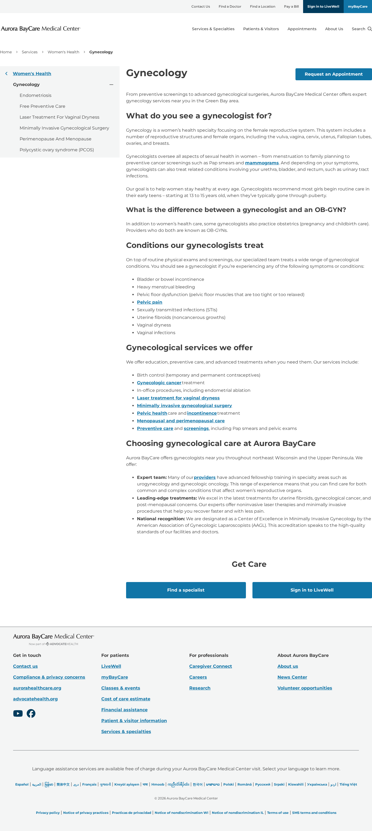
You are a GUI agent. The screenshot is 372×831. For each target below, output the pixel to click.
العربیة (36, 784)
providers (205, 477)
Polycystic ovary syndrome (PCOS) (57, 149)
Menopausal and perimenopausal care (181, 420)
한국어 (198, 784)
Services (30, 52)
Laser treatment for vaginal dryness (178, 398)
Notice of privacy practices (85, 813)
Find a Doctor (230, 6)
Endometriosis (35, 95)
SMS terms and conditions (314, 813)
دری (76, 784)
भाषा (145, 784)
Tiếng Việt (348, 784)
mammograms (262, 162)
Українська (317, 784)
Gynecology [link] (101, 52)
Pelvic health (152, 413)
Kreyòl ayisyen (126, 784)
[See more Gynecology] (111, 84)
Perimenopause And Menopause (56, 138)
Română (244, 784)
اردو (333, 784)
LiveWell (111, 666)
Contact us (25, 666)
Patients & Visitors (261, 28)
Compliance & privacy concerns (49, 677)
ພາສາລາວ (213, 784)
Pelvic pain (149, 302)
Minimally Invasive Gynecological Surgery (64, 128)
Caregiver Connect (210, 666)
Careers (198, 677)
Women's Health (63, 52)
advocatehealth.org (35, 698)
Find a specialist (186, 590)
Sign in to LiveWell (323, 6)
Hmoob (157, 784)
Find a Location (262, 6)
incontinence (202, 413)
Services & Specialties (213, 28)
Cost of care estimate (125, 698)
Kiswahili (296, 784)
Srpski (279, 784)
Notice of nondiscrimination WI (181, 813)
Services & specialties (126, 731)
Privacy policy (48, 813)
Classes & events (120, 688)
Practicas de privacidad (131, 813)
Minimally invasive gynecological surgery (184, 405)
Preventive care (155, 428)
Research (200, 688)
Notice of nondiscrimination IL (238, 813)
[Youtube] (18, 714)
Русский (262, 784)
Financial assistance (124, 709)
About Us (334, 28)
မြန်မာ (49, 784)
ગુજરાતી (105, 784)
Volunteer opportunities (305, 688)
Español (22, 784)
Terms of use (278, 813)
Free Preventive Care (42, 106)
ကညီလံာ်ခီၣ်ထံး (178, 784)
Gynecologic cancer (159, 382)
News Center (292, 677)
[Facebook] (31, 714)
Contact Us (200, 6)
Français (89, 784)
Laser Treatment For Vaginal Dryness (59, 117)
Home (6, 52)
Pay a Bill (291, 6)
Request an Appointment (334, 74)
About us (288, 666)
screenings (196, 428)
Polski (228, 784)
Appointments (302, 28)
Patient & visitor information (134, 720)
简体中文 (63, 784)
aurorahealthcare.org (37, 688)
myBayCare (358, 6)
